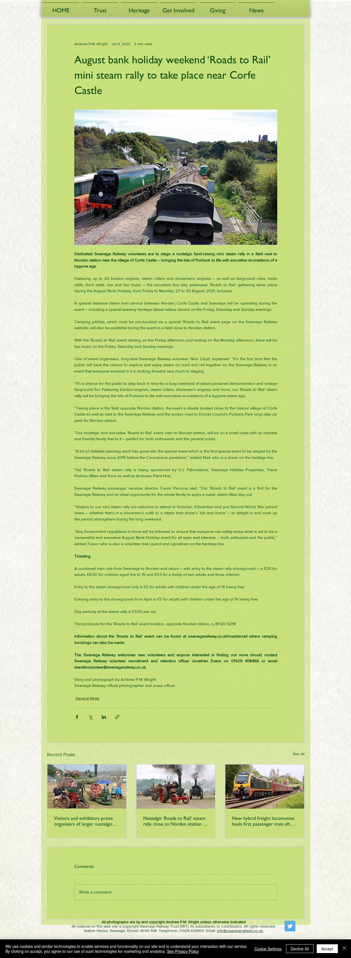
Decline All (300, 948)
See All (299, 754)
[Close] (344, 949)
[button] (100, 7)
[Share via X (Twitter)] (90, 717)
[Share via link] (117, 717)
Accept (327, 948)
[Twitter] (290, 926)
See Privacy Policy (183, 951)
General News (87, 698)
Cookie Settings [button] (268, 948)
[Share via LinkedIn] (103, 717)
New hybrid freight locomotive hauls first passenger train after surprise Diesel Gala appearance (264, 821)
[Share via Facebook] (77, 717)
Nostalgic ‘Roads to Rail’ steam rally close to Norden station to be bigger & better (175, 821)
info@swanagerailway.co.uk (240, 930)
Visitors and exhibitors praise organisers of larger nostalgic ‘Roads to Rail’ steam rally (83, 821)
